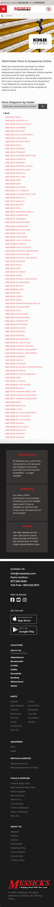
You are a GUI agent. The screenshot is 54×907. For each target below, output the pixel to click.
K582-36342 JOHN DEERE (16, 314)
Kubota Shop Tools (20, 783)
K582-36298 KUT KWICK (15, 244)
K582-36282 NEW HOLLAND (17, 230)
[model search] (42, 106)
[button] (49, 9)
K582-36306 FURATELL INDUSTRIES (21, 258)
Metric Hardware (19, 811)
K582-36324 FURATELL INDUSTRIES (21, 279)
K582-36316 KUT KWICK (15, 272)
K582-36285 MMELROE (15, 233)
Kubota (14, 701)
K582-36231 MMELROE (15, 131)
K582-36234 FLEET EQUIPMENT (19, 134)
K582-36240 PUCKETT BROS (17, 141)
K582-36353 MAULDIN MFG (17, 339)
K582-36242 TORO (13, 145)
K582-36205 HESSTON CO (16, 120)
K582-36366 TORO (13, 377)
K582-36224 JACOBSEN (15, 127)
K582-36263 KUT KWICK (15, 187)
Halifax (14, 669)
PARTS (14, 696)
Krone (31, 701)
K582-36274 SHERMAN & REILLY (19, 212)
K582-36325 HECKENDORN (17, 282)
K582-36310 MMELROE (15, 261)
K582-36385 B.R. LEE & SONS (17, 416)
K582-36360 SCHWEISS (15, 363)
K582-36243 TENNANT (15, 148)
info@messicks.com (23, 573)
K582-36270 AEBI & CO (15, 198)
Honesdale (16, 673)
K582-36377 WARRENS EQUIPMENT (21, 398)
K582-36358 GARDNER (15, 356)
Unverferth (33, 717)
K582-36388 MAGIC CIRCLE (17, 427)
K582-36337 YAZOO (13, 300)
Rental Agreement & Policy (24, 767)
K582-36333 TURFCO (14, 296)
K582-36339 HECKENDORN (17, 307)
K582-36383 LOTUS (13, 409)
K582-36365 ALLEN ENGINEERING (20, 374)
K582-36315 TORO (12, 268)
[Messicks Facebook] (12, 600)
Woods (31, 722)
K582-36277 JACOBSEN (15, 219)
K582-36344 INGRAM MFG (16, 321)
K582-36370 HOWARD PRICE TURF (20, 391)
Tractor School (18, 852)
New (13, 747)
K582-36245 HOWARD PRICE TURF (20, 155)
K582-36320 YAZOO (13, 275)
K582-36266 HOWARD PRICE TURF (20, 194)
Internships (16, 843)
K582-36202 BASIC (13, 117)
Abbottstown (17, 657)
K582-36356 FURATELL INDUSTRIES (21, 349)
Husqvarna (16, 726)
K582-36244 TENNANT (15, 152)
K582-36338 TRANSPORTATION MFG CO (22, 303)
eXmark (15, 717)
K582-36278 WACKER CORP (17, 222)
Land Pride (33, 705)
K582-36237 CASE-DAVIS (16, 138)
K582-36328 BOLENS (14, 289)
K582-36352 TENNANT (15, 335)
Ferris (13, 722)
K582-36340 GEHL (13, 310)
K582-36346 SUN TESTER (16, 324)
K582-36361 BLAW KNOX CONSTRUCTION (23, 367)
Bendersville (17, 661)
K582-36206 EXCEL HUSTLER (18, 124)
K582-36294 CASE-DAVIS (16, 237)
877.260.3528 (19, 581)
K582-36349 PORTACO (15, 331)
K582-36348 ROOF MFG (15, 328)
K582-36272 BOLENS (14, 205)
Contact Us (26, 895)
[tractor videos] (18, 600)
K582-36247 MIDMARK (15, 162)
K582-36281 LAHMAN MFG (16, 226)
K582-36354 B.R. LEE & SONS (18, 342)
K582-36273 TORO (13, 208)
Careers (14, 839)
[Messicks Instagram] (25, 600)
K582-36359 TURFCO (14, 360)
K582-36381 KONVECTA (15, 405)
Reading (15, 677)
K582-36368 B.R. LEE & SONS (18, 385)
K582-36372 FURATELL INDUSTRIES (21, 395)
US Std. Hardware (20, 807)
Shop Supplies (18, 791)
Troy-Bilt (32, 713)
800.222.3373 (31, 585)
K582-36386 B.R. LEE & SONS (18, 420)
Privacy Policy (18, 860)
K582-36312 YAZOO (13, 265)
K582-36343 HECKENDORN (17, 317)
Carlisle (14, 665)
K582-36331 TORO (12, 293)
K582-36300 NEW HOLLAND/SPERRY (21, 251)
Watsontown (17, 681)
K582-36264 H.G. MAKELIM (17, 190)
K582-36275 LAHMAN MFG (17, 215)
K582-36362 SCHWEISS (15, 370)
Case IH (14, 709)
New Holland (17, 705)
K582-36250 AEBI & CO (15, 173)
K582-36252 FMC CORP (15, 177)
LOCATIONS (17, 645)
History (14, 835)
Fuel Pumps (17, 803)
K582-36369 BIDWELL (15, 388)
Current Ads (17, 856)
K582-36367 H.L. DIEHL (15, 381)
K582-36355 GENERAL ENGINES (19, 346)
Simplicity (33, 709)
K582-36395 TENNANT (15, 437)
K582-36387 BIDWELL (15, 423)
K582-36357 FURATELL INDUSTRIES (21, 353)
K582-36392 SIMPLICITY (15, 430)
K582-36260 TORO (13, 180)
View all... (15, 730)
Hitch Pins (16, 799)
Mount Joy (16, 650)
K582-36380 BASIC (13, 402)
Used (13, 751)
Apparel (15, 831)
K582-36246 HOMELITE (15, 159)
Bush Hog (16, 713)
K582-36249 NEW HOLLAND (18, 170)
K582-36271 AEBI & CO (15, 201)
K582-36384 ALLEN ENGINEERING (20, 413)
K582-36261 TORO (13, 184)
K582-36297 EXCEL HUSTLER (18, 240)
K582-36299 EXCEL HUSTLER (18, 247)
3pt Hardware (18, 795)
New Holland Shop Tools (23, 787)
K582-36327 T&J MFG (14, 286)
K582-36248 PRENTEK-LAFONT (19, 166)
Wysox (14, 686)
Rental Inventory (19, 763)
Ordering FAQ (18, 848)
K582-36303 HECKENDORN (17, 254)
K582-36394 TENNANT (15, 433)
